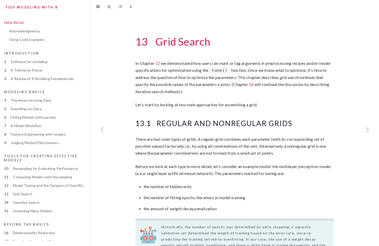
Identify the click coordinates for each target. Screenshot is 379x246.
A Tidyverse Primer (23, 70)
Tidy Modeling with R (31, 7)
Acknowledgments (24, 31)
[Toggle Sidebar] (98, 6)
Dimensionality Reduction (29, 233)
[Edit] (120, 6)
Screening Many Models (28, 211)
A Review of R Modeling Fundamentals (39, 78)
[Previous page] (101, 129)
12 (157, 63)
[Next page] (367, 129)
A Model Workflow (23, 126)
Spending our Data (23, 109)
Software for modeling (26, 61)
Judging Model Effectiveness (31, 142)
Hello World (13, 22)
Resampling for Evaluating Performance (41, 168)
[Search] (109, 6)
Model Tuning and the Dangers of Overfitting (46, 185)
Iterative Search (22, 202)
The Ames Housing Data (27, 100)
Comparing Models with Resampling (38, 177)
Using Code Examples (27, 39)
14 (251, 84)
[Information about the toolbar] (130, 6)
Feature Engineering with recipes (35, 134)
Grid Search (18, 194)
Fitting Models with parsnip (30, 117)
